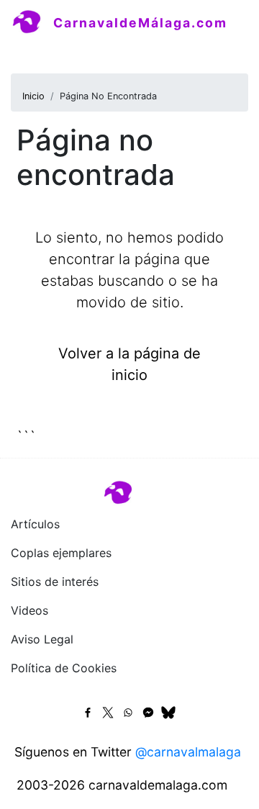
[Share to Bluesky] (168, 712)
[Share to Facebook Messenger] (148, 712)
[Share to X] (108, 712)
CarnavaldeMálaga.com (140, 22)
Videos (29, 610)
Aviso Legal (42, 639)
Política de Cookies (64, 668)
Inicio (33, 96)
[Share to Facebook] (88, 712)
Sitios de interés (55, 581)
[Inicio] (32, 22)
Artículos (35, 524)
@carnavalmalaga (188, 751)
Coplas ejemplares (61, 553)
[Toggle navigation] (32, 53)
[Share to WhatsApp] (128, 712)
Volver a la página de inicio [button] (129, 364)
